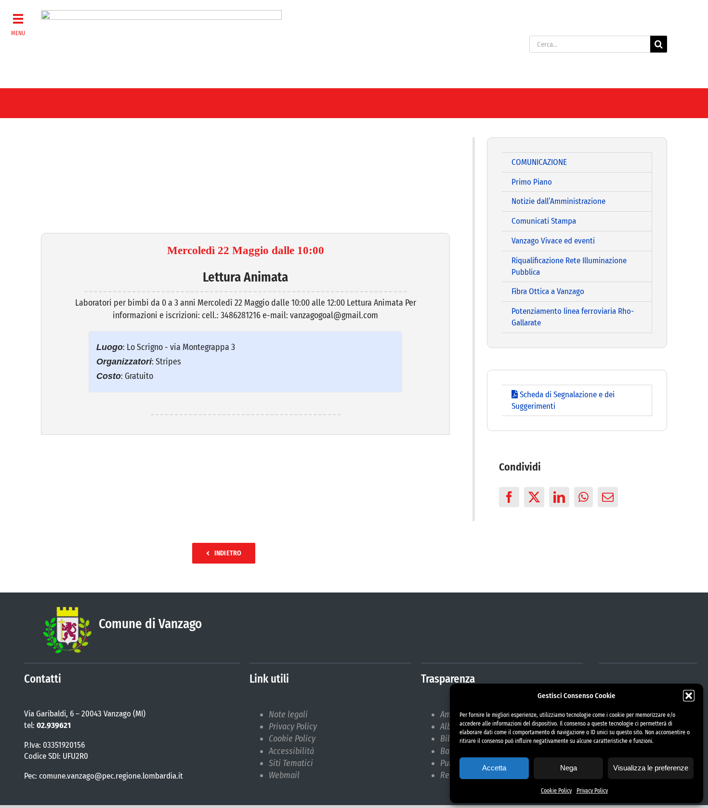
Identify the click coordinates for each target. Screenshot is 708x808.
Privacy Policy (592, 790)
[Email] (607, 497)
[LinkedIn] (559, 497)
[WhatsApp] (583, 497)
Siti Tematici (291, 763)
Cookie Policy (556, 790)
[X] (534, 497)
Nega (568, 768)
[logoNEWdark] (161, 14)
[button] (689, 695)
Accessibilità (291, 751)
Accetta (494, 768)
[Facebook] (509, 497)
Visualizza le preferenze (650, 768)
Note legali (288, 714)
